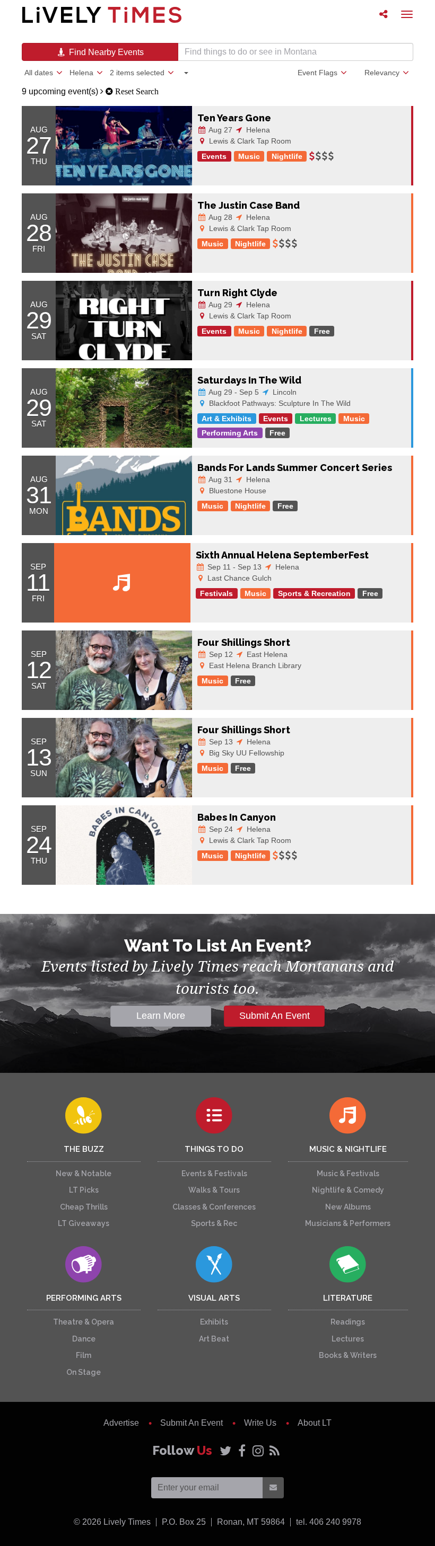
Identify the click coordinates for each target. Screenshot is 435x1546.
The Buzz (84, 1149)
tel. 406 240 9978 (328, 1521)
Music (249, 156)
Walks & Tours (214, 1190)
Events (214, 156)
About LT (315, 1422)
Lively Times (102, 14)
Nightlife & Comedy (348, 1190)
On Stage (83, 1372)
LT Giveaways (83, 1223)
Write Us (260, 1422)
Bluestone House (236, 490)
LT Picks (84, 1190)
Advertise (121, 1422)
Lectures (316, 418)
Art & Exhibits (226, 418)
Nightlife (287, 156)
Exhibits (214, 1322)
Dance (83, 1339)
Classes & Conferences (214, 1207)
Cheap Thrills (84, 1207)
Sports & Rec (214, 1223)
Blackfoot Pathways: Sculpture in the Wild (279, 403)
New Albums (348, 1207)
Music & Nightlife (348, 1149)
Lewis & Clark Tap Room (249, 141)
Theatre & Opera (83, 1322)
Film (83, 1355)
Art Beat (214, 1339)
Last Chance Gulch (238, 578)
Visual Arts (214, 1298)
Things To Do (214, 1149)
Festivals (216, 593)
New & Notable (83, 1173)
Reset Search (136, 91)
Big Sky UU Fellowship (245, 753)
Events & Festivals (214, 1173)
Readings (347, 1322)
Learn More (160, 1015)
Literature (347, 1298)
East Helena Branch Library (254, 665)
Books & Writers (348, 1355)
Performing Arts (230, 433)
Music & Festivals (348, 1173)
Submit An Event (274, 1015)
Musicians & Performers (347, 1223)
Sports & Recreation (314, 593)
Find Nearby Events (105, 52)
